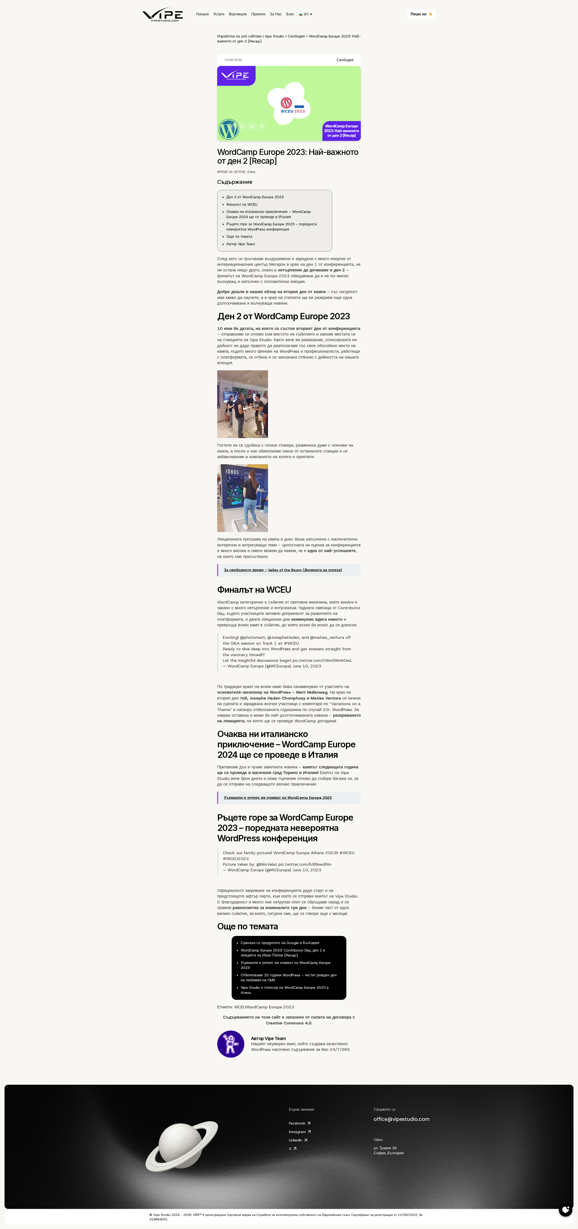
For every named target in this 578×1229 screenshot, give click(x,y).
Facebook (297, 1123)
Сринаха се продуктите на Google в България (280, 942)
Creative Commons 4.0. (289, 1023)
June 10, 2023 (307, 666)
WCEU (240, 1007)
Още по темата (239, 236)
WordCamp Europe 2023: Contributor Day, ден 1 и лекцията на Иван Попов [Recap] (283, 953)
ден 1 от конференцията (330, 264)
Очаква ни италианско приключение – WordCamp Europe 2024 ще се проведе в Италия (268, 214)
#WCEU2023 (236, 858)
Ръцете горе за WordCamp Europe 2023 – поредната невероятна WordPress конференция (271, 227)
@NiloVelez (266, 864)
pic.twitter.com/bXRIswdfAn (304, 864)
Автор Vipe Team (240, 244)
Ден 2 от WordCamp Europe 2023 (255, 197)
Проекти (258, 14)
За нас (276, 14)
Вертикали (238, 14)
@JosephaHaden (283, 637)
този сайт (271, 1017)
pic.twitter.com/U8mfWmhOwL (322, 660)
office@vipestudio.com (402, 1119)
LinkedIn (295, 1140)
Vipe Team (275, 1038)
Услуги (218, 14)
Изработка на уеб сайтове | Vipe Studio (250, 36)
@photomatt (252, 637)
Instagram (297, 1131)
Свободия (296, 36)
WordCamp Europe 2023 (265, 276)
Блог (290, 14)
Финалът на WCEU (241, 204)
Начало (202, 14)
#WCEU (291, 643)
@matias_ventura (327, 637)
